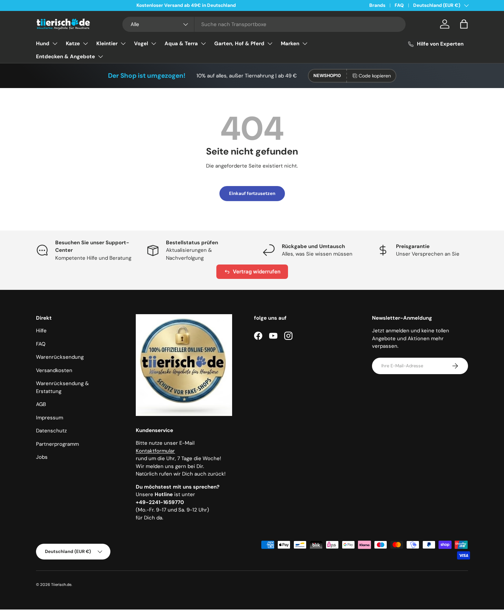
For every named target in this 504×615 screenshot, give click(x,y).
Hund (42, 43)
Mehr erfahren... (123, 5)
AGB (41, 404)
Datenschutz (51, 430)
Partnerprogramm (57, 444)
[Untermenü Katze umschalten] (85, 43)
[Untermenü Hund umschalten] (55, 43)
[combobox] (264, 24)
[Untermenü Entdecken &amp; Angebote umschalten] (100, 56)
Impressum (49, 417)
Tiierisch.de (61, 584)
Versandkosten (54, 370)
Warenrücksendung (60, 357)
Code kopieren (375, 76)
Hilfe (41, 330)
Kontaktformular (155, 450)
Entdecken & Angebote (65, 56)
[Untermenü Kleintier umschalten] (123, 43)
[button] (463, 24)
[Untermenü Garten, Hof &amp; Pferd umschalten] (270, 43)
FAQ (399, 5)
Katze (73, 43)
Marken (290, 43)
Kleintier (107, 43)
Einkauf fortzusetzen (252, 193)
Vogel (141, 43)
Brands (377, 5)
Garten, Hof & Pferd (239, 43)
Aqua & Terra (181, 43)
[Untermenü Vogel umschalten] (153, 43)
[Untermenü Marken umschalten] (305, 43)
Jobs (42, 457)
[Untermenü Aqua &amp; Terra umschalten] (203, 43)
